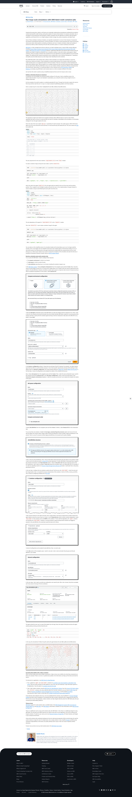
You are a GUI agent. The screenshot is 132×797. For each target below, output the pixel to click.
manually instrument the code (49, 686)
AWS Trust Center (46, 768)
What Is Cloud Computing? (22, 766)
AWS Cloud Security (21, 773)
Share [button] (75, 21)
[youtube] (110, 790)
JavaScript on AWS (71, 779)
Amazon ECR (45, 461)
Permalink (70, 21)
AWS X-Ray (72, 690)
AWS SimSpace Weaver (54, 253)
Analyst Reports (46, 779)
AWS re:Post (85, 31)
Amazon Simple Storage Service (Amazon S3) (51, 465)
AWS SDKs (38, 706)
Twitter (85, 44)
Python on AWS (71, 771)
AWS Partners (45, 781)
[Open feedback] (130, 398)
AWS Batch (28, 47)
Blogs (17, 779)
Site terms (24, 792)
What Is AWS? (19, 763)
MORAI (70, 67)
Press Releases (20, 781)
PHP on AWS (70, 776)
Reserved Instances (54, 714)
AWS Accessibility (96, 779)
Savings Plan (61, 714)
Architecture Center (46, 773)
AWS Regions (46, 706)
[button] (35, 6)
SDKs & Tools (70, 766)
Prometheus (69, 691)
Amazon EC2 (34, 50)
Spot (38, 50)
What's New (85, 24)
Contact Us (95, 763)
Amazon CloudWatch (36, 691)
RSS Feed (86, 50)
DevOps (68, 720)
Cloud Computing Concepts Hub (24, 771)
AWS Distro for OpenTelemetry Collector (53, 688)
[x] (99, 790)
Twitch (85, 48)
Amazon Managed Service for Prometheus (50, 691)
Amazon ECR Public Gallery (72, 688)
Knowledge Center (96, 771)
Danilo (28, 728)
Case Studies (85, 29)
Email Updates (87, 51)
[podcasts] (112, 790)
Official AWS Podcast (87, 28)
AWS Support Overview (98, 773)
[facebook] (101, 790)
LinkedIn (86, 47)
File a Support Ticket (97, 766)
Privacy (18, 792)
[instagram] (106, 790)
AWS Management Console (61, 704)
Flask (77, 125)
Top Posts (85, 26)
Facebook (86, 45)
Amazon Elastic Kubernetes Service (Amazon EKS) (62, 49)
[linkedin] (104, 790)
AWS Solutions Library (47, 771)
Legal (93, 781)
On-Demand (43, 50)
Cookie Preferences (32, 792)
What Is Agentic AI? (21, 768)
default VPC (61, 369)
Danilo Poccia (30, 21)
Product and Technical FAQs (48, 776)
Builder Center (70, 763)
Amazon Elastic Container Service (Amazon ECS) (40, 49)
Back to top (65, 784)
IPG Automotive (64, 67)
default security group (72, 369)
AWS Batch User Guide (57, 725)
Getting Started (86, 23)
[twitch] (108, 790)
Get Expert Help (96, 776)
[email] (115, 790)
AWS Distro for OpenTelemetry (48, 680)
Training (44, 766)
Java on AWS (70, 773)
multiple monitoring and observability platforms (59, 693)
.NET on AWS (70, 768)
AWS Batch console (33, 266)
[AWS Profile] (112, 2)
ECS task (48, 473)
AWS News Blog (29, 17)
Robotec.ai (28, 68)
